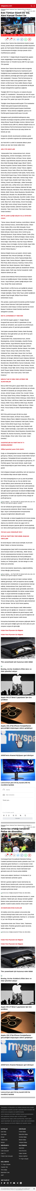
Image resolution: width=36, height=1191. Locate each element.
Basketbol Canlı (5, 1172)
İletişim (3, 1142)
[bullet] (16, 815)
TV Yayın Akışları (23, 1158)
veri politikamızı (19, 1189)
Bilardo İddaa (22, 1139)
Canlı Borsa (4, 1148)
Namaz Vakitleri (23, 1156)
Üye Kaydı (3, 1134)
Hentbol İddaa (22, 1137)
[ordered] (13, 815)
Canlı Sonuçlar (5, 1150)
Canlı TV (3, 1153)
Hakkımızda (4, 1139)
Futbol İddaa (22, 1131)
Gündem (3, 10)
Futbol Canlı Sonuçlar (7, 1156)
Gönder (17, 818)
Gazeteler (21, 1148)
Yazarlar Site (4, 1167)
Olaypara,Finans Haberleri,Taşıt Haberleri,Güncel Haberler (16, 9)
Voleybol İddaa (23, 1142)
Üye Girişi (3, 1131)
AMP (2, 1175)
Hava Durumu (22, 1150)
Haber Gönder (23, 1153)
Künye (2, 1137)
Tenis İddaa (4, 1169)
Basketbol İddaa (23, 1134)
